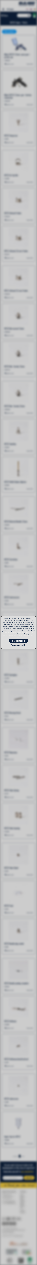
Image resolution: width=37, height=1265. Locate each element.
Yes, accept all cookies (18, 640)
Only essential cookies (18, 645)
